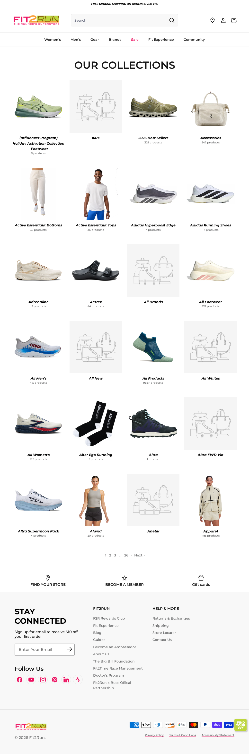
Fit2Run (37, 737)
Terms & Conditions (182, 735)
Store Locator (164, 632)
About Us (101, 654)
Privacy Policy (154, 735)
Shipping (160, 625)
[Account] (223, 20)
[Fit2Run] (36, 20)
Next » (139, 555)
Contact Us (162, 640)
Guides (99, 640)
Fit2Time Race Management (118, 668)
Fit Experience (106, 625)
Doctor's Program (108, 675)
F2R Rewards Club (109, 618)
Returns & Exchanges (171, 618)
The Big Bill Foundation (114, 661)
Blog (97, 632)
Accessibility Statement (218, 735)
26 (126, 555)
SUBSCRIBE (69, 650)
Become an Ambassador (114, 647)
